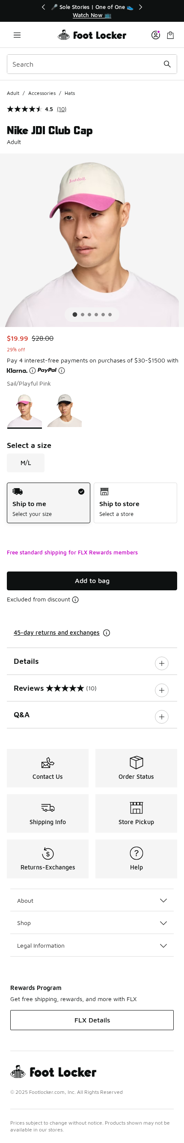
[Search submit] (167, 64)
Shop (24, 922)
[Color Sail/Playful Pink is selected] (24, 410)
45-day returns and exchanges (57, 632)
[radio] (48, 503)
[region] (92, 11)
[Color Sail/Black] (64, 410)
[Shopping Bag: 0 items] (170, 35)
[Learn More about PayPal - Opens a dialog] (61, 370)
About (25, 900)
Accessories (42, 93)
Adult (13, 93)
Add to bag (92, 580)
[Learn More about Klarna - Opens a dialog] (32, 370)
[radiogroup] (92, 503)
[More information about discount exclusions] (75, 600)
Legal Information (41, 945)
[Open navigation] (17, 35)
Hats (70, 93)
